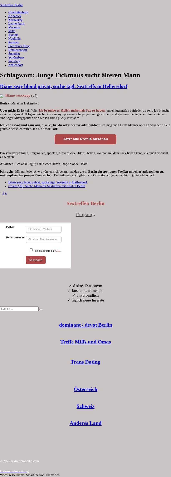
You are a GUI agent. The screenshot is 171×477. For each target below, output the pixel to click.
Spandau (14, 53)
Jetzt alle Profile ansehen (85, 139)
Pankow (13, 42)
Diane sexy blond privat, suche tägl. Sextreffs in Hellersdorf (63, 86)
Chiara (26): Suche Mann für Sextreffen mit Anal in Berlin (46, 186)
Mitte (11, 31)
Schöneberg (16, 57)
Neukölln (14, 38)
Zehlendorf (15, 65)
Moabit (13, 35)
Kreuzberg (15, 20)
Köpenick (14, 16)
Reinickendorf (17, 50)
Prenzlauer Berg (19, 46)
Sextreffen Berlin (11, 5)
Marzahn (14, 27)
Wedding (14, 61)
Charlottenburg (18, 12)
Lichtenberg (16, 23)
